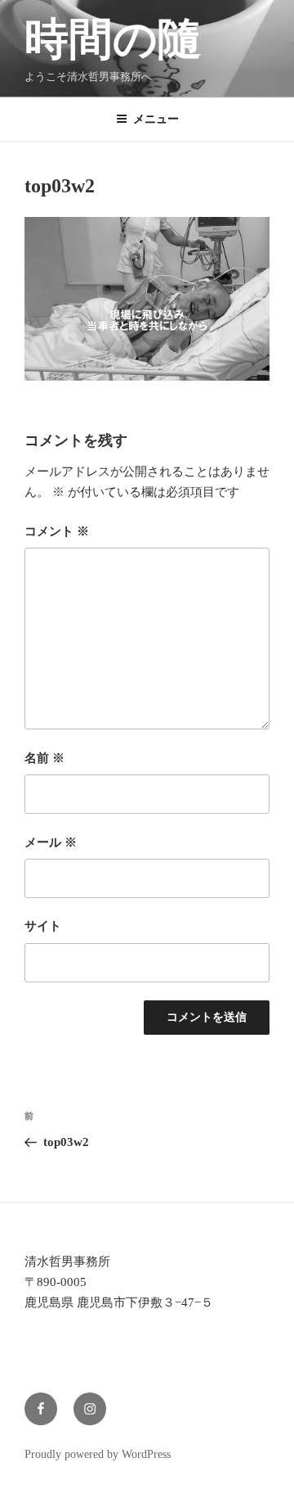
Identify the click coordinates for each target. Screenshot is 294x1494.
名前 (44, 758)
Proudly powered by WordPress (97, 1454)
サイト (42, 925)
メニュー (156, 119)
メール (50, 842)
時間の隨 (113, 39)
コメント (56, 531)
